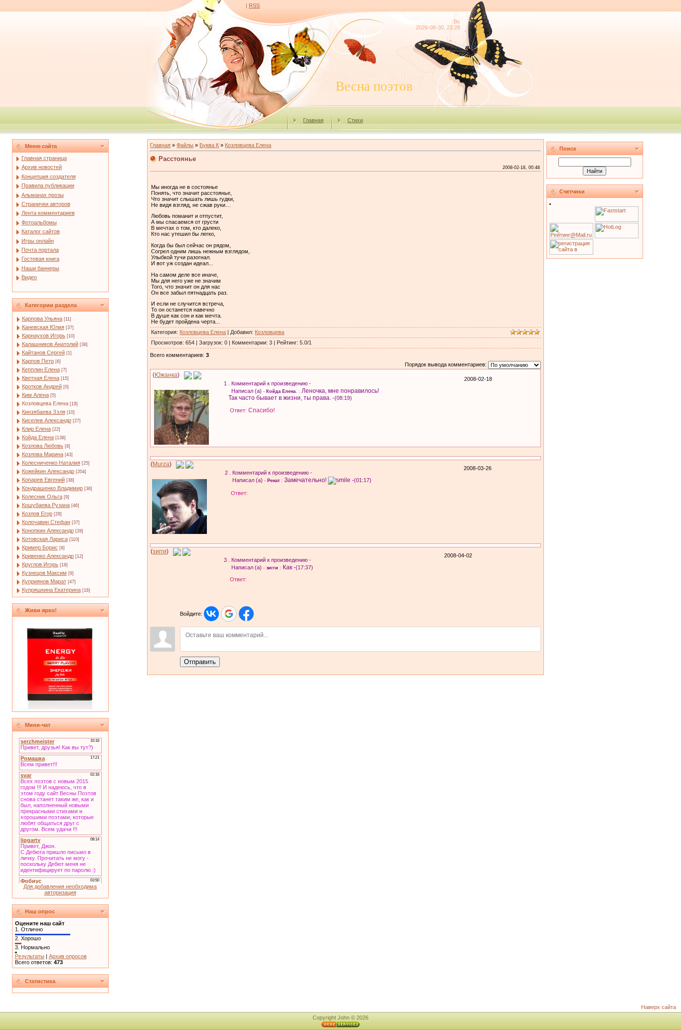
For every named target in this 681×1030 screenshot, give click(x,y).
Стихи (355, 120)
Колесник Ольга (42, 497)
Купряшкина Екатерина (51, 590)
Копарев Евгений (43, 480)
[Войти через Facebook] (246, 613)
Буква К (209, 145)
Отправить (200, 662)
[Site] (197, 374)
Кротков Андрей (42, 386)
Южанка (166, 374)
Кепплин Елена (41, 369)
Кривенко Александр (48, 556)
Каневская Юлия (43, 327)
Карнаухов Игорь (43, 336)
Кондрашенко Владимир (52, 488)
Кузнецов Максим (44, 573)
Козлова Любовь (42, 446)
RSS (254, 5)
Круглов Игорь (40, 564)
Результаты (29, 956)
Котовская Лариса (45, 539)
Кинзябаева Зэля (43, 412)
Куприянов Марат (44, 581)
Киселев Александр (46, 420)
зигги (160, 551)
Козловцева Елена (45, 403)
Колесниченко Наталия (51, 463)
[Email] (188, 374)
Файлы (184, 145)
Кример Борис (40, 547)
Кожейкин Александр (48, 471)
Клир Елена (36, 429)
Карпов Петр (38, 361)
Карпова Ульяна (42, 319)
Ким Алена (35, 395)
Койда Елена (38, 437)
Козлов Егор (37, 513)
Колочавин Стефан (46, 522)
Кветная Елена (40, 378)
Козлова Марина (42, 454)
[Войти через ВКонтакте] (211, 613)
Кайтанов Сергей (43, 352)
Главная (313, 120)
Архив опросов (68, 956)
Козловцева (269, 332)
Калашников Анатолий (50, 344)
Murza (161, 464)
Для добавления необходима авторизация (60, 889)
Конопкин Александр (48, 530)
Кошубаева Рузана (46, 505)
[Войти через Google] (229, 614)
